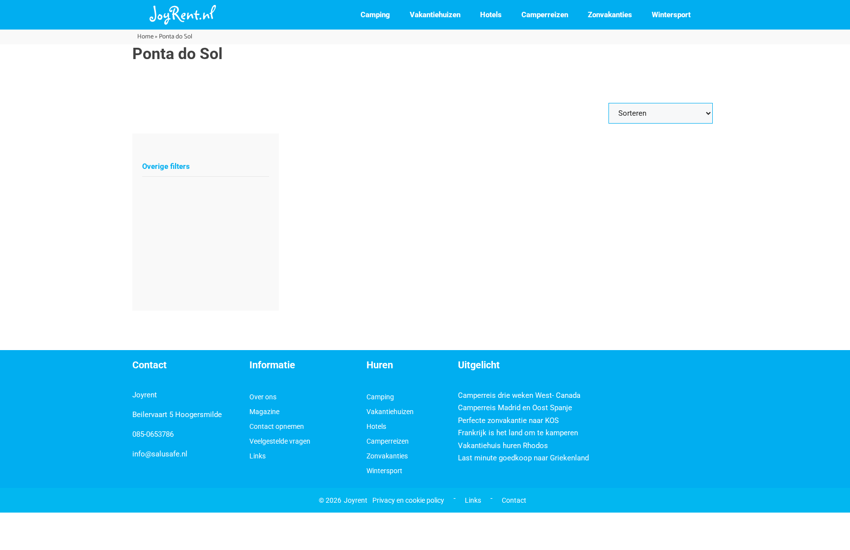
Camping (375, 14)
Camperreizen (544, 14)
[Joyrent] (183, 15)
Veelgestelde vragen (279, 441)
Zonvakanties (610, 14)
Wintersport (671, 14)
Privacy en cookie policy (408, 500)
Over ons (262, 397)
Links (257, 456)
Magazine (264, 412)
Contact (514, 500)
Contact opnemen (276, 426)
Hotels (491, 14)
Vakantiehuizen (435, 14)
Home (145, 37)
